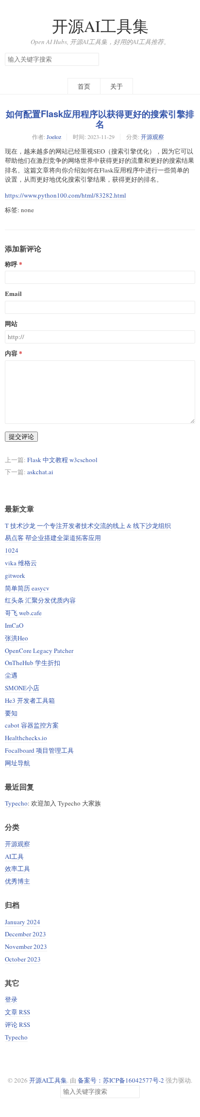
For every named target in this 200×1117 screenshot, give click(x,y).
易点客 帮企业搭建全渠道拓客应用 (53, 537)
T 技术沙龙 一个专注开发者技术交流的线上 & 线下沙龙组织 (88, 525)
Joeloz (54, 136)
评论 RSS (17, 1024)
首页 (84, 86)
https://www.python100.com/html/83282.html (65, 195)
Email (13, 293)
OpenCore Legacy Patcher (39, 650)
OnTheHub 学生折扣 (32, 662)
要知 (11, 713)
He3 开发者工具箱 (30, 700)
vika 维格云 (21, 562)
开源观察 (152, 136)
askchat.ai (40, 471)
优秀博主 (17, 881)
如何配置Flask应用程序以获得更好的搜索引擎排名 (100, 119)
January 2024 (22, 921)
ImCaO (14, 625)
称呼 (11, 264)
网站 (11, 323)
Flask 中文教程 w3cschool (62, 459)
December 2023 (25, 934)
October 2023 (23, 959)
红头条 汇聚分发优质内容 (40, 600)
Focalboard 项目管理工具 (39, 750)
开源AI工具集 (100, 26)
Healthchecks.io (26, 737)
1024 (11, 550)
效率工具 (17, 868)
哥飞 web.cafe (23, 612)
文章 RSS (17, 1012)
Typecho (16, 803)
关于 (116, 86)
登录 (11, 999)
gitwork (15, 575)
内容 (11, 353)
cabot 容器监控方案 (32, 725)
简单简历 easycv (27, 588)
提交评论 (21, 436)
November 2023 (26, 946)
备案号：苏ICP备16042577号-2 (121, 1080)
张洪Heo (16, 638)
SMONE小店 (22, 687)
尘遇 (11, 675)
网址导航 (17, 763)
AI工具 (14, 856)
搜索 (91, 59)
